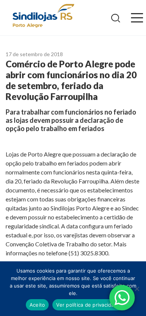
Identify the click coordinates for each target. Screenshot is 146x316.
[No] (136, 288)
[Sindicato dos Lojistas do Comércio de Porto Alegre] (43, 16)
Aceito (37, 305)
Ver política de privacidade (88, 305)
